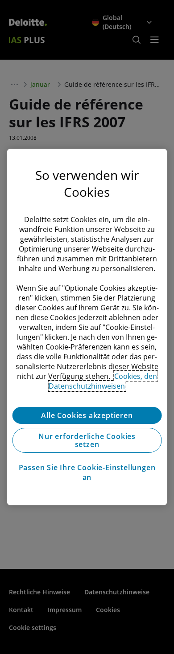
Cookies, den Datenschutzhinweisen (103, 381)
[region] (87, 327)
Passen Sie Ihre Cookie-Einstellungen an (87, 472)
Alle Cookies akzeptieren (87, 415)
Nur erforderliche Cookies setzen (87, 440)
